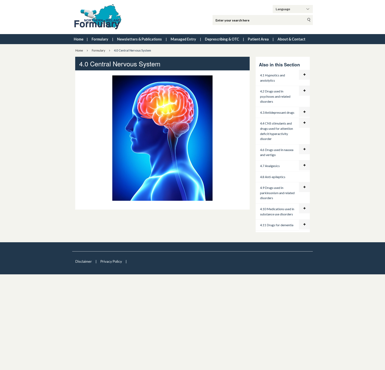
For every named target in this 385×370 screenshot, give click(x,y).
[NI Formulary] (122, 17)
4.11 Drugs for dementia (276, 225)
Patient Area (258, 39)
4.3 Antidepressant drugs (277, 112)
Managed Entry (183, 39)
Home (78, 39)
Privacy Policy (111, 261)
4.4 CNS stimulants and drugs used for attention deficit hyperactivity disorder (276, 131)
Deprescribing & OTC (222, 39)
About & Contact (291, 39)
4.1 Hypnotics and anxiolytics (272, 77)
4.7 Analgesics (270, 166)
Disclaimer (83, 261)
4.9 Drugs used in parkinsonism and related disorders (277, 193)
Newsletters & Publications (139, 39)
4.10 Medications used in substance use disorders (277, 211)
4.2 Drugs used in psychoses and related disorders (275, 96)
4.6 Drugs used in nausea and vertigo (276, 152)
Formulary (100, 39)
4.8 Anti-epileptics (272, 177)
